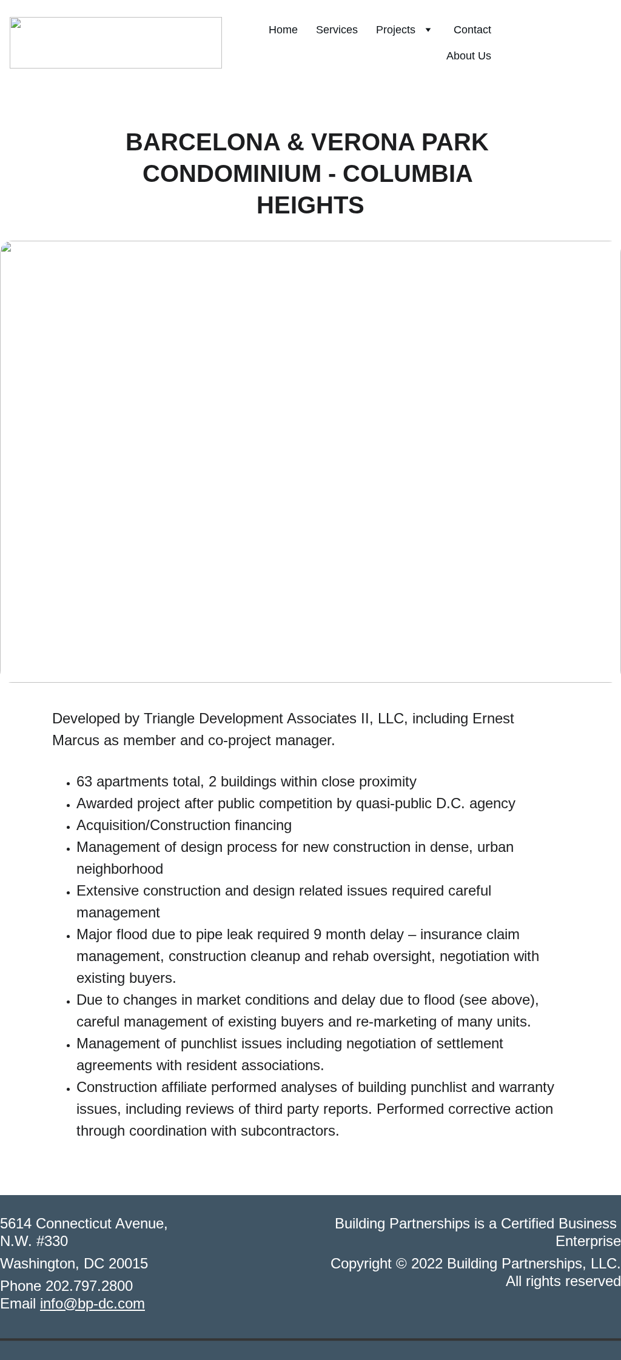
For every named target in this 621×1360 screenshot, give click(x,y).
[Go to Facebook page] (534, 42)
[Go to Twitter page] (603, 42)
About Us (468, 56)
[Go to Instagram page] (558, 42)
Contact (472, 30)
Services (337, 30)
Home (283, 30)
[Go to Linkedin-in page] (583, 42)
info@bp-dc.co (86, 1303)
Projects (395, 30)
